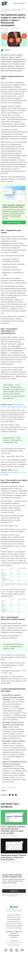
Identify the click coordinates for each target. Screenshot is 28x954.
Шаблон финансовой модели (13, 925)
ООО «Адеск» (13, 940)
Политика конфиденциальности (14, 944)
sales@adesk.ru (14, 937)
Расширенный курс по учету (14, 917)
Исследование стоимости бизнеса (14, 923)
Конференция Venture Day (13, 921)
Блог (2, 9)
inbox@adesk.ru (14, 933)
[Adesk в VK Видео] (16, 950)
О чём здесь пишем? (19, 3)
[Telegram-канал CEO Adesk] (5, 950)
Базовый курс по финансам (14, 915)
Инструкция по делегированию (14, 928)
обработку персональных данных (11, 895)
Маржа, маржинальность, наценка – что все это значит (13, 472)
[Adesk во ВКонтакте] (11, 950)
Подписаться (14, 891)
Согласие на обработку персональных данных (14, 942)
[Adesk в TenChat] (22, 950)
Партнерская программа (14, 945)
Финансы (6, 9)
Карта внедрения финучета (14, 919)
